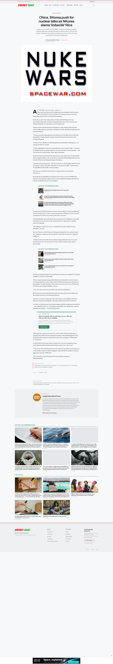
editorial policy (46, 410)
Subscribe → (89, 540)
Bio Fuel (62, 5)
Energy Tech (47, 5)
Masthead (68, 534)
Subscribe (92, 1)
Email (45, 372)
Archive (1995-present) (52, 541)
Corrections (68, 539)
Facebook (41, 372)
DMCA (97, 549)
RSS (91, 543)
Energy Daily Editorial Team (53, 40)
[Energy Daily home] (26, 5)
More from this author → (50, 412)
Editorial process (64, 40)
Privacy (88, 549)
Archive (76, 5)
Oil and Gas (56, 5)
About (81, 5)
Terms (92, 549)
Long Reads (69, 5)
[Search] (94, 5)
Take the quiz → (44, 326)
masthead (47, 384)
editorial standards (39, 384)
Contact (67, 541)
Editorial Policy (69, 536)
